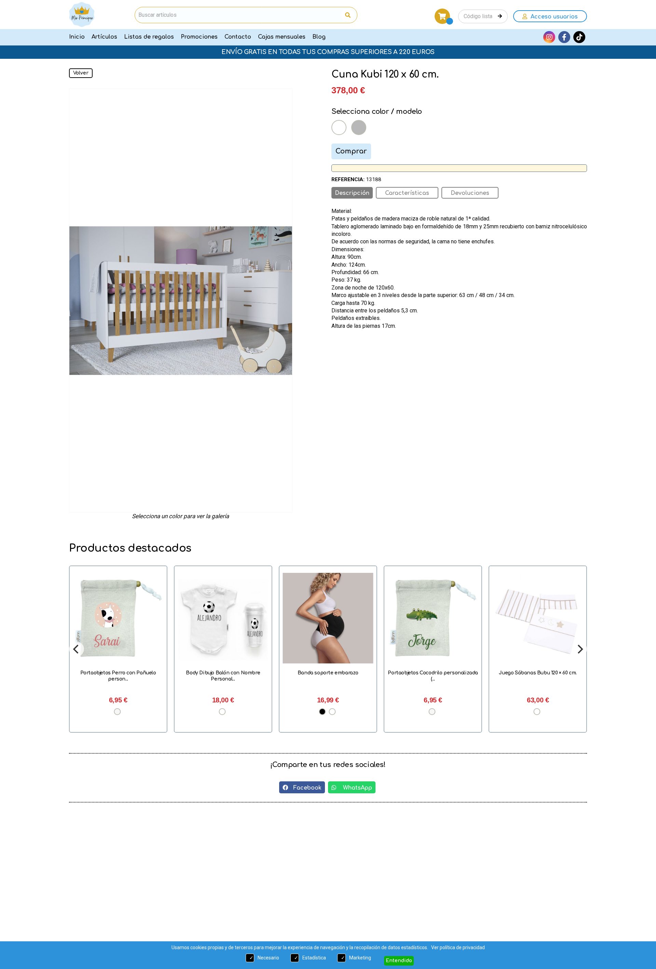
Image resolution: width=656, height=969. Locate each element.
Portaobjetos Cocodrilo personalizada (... (433, 676)
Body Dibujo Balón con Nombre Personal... (223, 676)
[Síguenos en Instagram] (549, 37)
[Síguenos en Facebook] (564, 37)
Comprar (351, 151)
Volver (80, 73)
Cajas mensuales (281, 37)
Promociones (199, 37)
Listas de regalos (149, 37)
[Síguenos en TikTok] (579, 37)
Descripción (352, 193)
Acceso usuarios (552, 17)
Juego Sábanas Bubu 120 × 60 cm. (538, 672)
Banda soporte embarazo (328, 672)
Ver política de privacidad (458, 947)
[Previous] (76, 649)
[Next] (579, 649)
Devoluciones (470, 193)
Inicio (77, 37)
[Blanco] (338, 127)
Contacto (237, 37)
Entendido (399, 960)
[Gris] (358, 127)
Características (407, 193)
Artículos (104, 37)
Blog (319, 37)
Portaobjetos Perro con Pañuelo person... (118, 676)
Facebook (305, 788)
